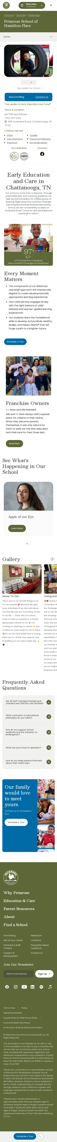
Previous (1, 60)
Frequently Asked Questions (40, 947)
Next (55, 60)
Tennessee (21, 15)
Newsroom (36, 935)
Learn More (17, 528)
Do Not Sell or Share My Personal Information (23, 1027)
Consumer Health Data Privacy (17, 1023)
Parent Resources (19, 909)
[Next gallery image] (52, 559)
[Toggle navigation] (51, 5)
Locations (36, 940)
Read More (14, 443)
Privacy (24, 1008)
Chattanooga (34, 15)
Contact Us (41, 97)
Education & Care (19, 901)
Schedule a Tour (25, 1136)
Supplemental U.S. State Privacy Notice (20, 1018)
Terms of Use (9, 1008)
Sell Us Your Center (13, 940)
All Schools (9, 15)
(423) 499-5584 (13, 118)
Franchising (9, 935)
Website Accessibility (13, 1013)
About (9, 917)
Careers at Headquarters (11, 954)
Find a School (16, 925)
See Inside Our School (28, 88)
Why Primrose (16, 892)
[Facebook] (42, 154)
